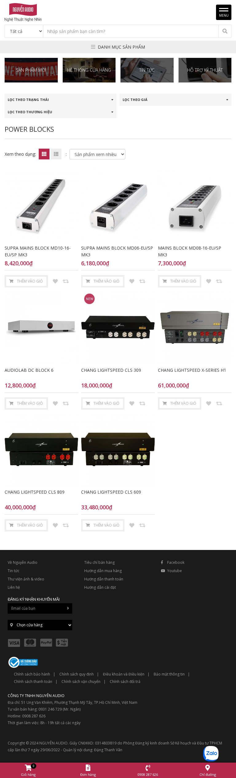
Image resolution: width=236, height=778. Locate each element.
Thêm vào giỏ (30, 281)
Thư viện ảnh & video (26, 579)
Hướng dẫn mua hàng (103, 570)
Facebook (175, 562)
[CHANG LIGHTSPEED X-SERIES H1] (194, 327)
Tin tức (13, 570)
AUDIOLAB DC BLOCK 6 (29, 370)
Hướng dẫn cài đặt (100, 587)
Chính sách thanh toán (33, 681)
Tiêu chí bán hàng (99, 562)
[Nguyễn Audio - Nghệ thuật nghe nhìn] (23, 12)
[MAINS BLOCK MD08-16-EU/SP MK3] (194, 205)
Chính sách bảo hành (32, 674)
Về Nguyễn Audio (22, 562)
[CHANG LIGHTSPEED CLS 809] (41, 449)
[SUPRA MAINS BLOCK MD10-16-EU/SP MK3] (41, 205)
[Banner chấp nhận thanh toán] (40, 642)
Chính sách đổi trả (125, 681)
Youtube (174, 570)
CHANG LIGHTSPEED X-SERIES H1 (192, 370)
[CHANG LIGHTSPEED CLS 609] (118, 449)
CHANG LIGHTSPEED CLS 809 (35, 492)
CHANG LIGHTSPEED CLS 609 (111, 492)
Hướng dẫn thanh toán (103, 579)
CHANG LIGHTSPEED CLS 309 (111, 370)
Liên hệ (14, 587)
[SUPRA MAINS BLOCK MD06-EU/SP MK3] (118, 205)
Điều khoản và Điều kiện (123, 674)
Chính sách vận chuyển (80, 681)
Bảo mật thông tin (169, 674)
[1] (225, 31)
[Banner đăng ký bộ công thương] (23, 661)
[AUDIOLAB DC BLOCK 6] (41, 327)
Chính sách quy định (76, 674)
